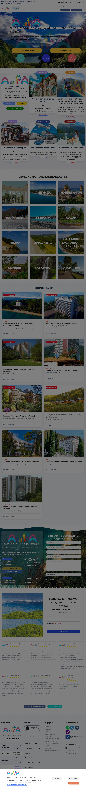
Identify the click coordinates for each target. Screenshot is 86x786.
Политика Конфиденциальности (17, 784)
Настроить (57, 778)
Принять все (74, 783)
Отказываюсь (73, 778)
